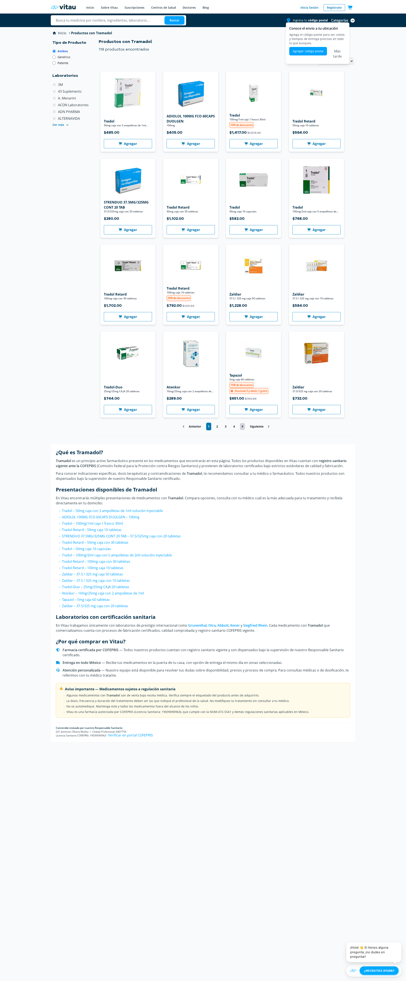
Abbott (223, 625)
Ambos (63, 51)
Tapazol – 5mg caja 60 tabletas (86, 599)
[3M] (54, 84)
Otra (212, 625)
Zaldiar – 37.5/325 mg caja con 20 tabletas (95, 606)
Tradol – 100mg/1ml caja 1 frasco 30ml (92, 523)
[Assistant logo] (353, 970)
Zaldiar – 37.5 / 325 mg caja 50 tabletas (92, 574)
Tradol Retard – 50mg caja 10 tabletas (92, 529)
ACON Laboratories (73, 105)
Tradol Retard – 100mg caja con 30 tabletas (96, 561)
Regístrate (334, 8)
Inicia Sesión (309, 8)
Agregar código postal (308, 51)
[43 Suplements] (54, 91)
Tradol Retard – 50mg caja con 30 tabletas (95, 542)
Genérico (64, 57)
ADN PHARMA (69, 111)
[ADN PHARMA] (54, 111)
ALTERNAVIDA (69, 118)
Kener (235, 625)
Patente (63, 63)
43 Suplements (70, 91)
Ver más (58, 125)
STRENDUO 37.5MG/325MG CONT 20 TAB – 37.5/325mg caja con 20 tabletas (121, 536)
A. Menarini (67, 98)
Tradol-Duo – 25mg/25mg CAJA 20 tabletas (95, 587)
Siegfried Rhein (255, 625)
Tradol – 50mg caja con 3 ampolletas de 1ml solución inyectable (112, 510)
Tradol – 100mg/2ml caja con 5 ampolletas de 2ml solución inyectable (117, 555)
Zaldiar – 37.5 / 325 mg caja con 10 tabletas (96, 580)
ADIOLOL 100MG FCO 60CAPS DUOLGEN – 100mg (100, 517)
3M (60, 84)
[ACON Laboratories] (54, 104)
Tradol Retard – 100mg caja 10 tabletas (92, 567)
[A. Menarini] (54, 98)
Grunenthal (197, 625)
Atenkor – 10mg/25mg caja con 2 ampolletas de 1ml (103, 593)
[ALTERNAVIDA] (54, 118)
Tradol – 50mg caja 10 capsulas (86, 548)
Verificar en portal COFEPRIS (130, 735)
